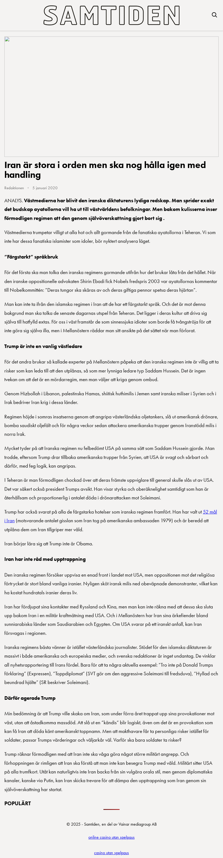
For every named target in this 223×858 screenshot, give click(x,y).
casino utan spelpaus (111, 852)
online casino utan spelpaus (111, 837)
